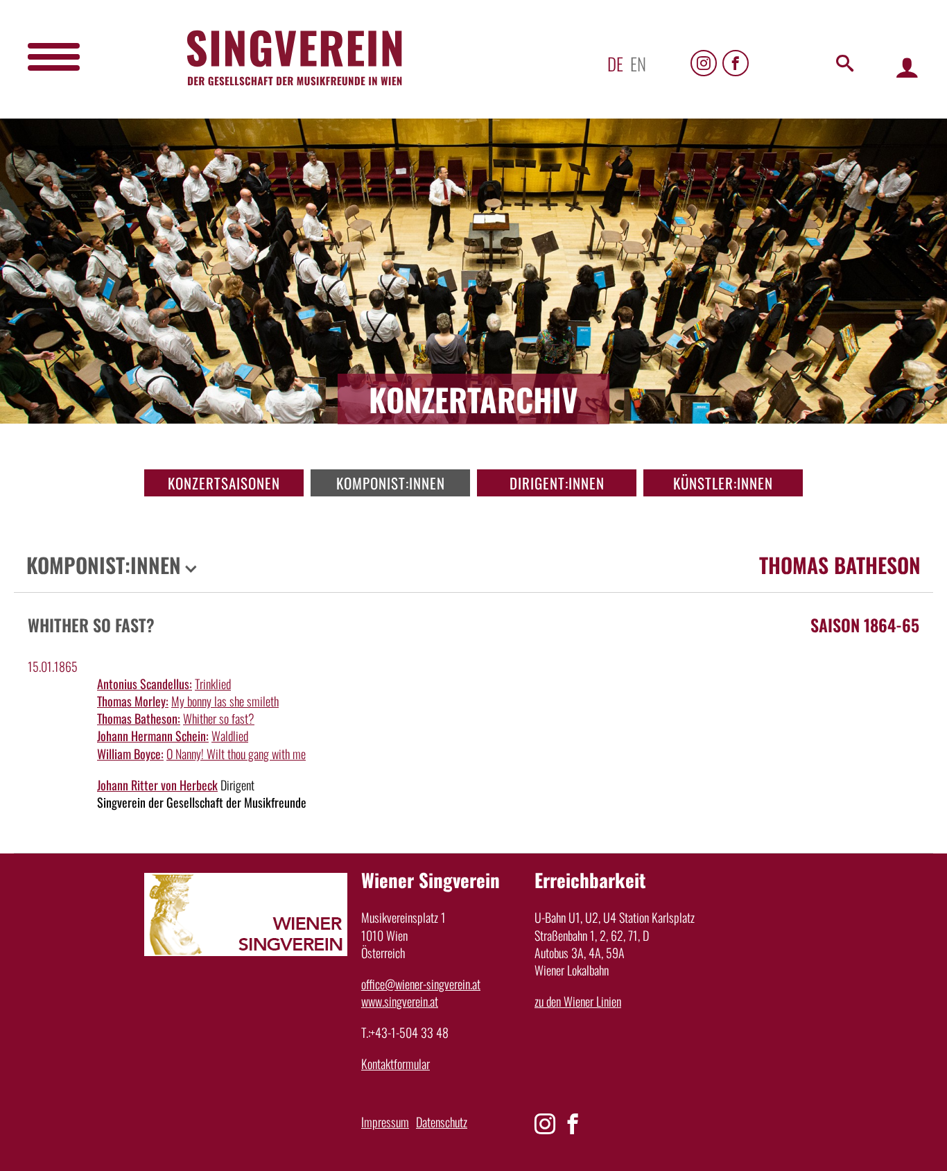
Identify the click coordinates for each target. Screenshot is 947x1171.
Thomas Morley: (132, 701)
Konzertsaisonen (224, 483)
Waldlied (229, 736)
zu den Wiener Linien (578, 1001)
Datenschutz (441, 1122)
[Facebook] (735, 63)
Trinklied (213, 684)
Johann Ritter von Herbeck (157, 785)
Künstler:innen (723, 483)
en (638, 63)
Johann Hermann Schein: (153, 736)
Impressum (385, 1122)
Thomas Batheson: (138, 718)
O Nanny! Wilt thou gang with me (236, 754)
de (615, 63)
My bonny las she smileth (225, 701)
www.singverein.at (399, 1001)
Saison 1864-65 (864, 624)
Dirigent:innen (557, 483)
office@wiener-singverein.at (420, 984)
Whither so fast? (218, 718)
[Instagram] (703, 63)
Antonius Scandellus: (144, 684)
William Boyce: (130, 754)
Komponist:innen (390, 483)
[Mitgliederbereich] (907, 67)
